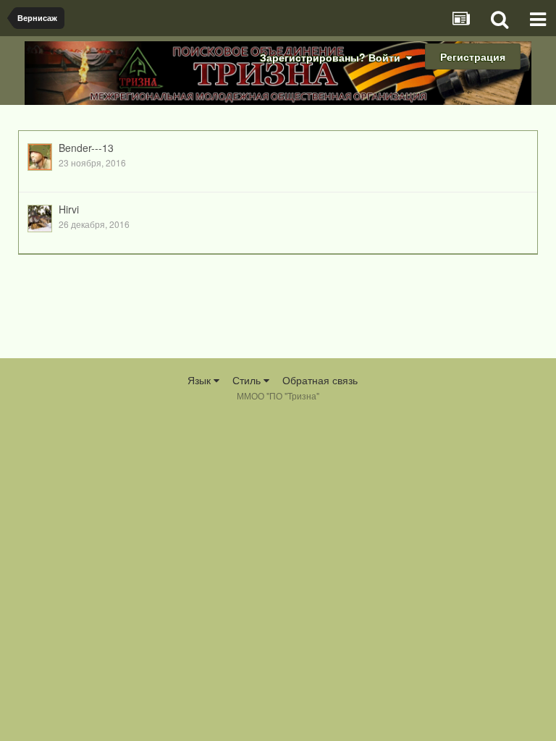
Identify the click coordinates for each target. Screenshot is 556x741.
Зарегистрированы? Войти (333, 57)
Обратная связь (320, 380)
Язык (201, 380)
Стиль (248, 380)
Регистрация (472, 56)
